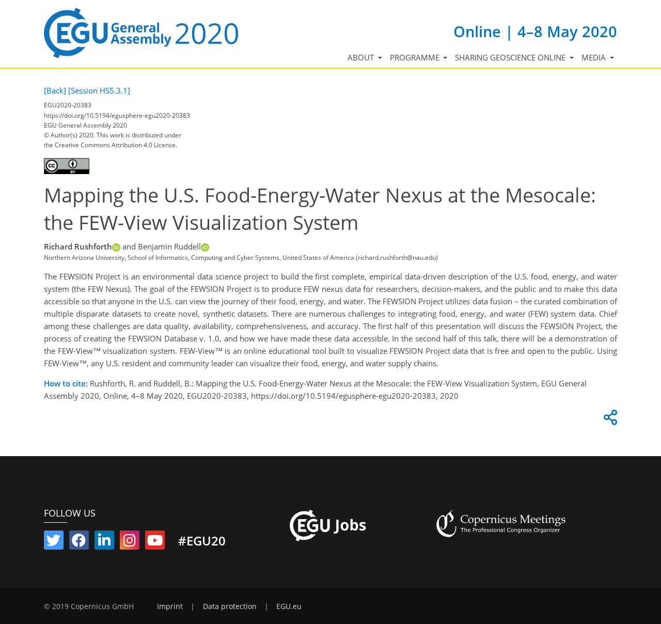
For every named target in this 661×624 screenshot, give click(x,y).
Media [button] (594, 57)
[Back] (55, 90)
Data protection (230, 606)
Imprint (170, 606)
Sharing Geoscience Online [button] (511, 57)
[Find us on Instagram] (129, 542)
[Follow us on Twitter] (54, 542)
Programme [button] (416, 57)
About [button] (362, 57)
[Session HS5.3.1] (99, 90)
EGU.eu (289, 606)
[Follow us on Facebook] (79, 542)
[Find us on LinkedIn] (104, 542)
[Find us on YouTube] (155, 542)
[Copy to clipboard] (609, 420)
